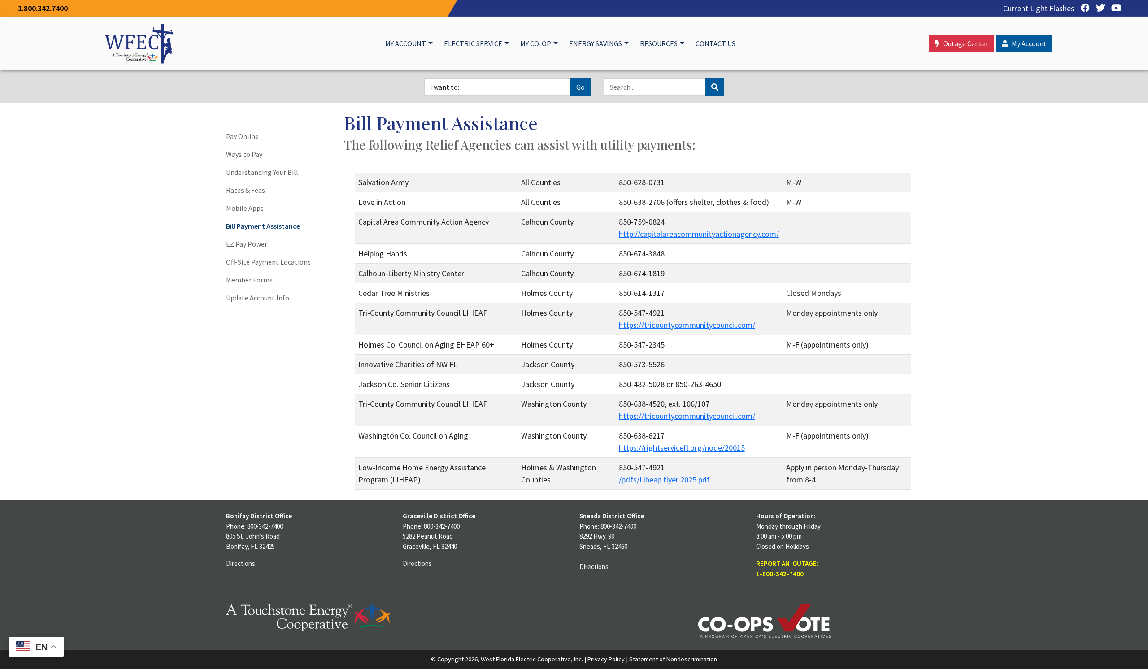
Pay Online (242, 136)
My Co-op (535, 43)
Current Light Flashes (1038, 8)
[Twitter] (1098, 8)
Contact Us (715, 43)
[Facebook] (1083, 8)
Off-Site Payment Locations (268, 261)
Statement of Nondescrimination (673, 659)
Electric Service (473, 43)
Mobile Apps (245, 208)
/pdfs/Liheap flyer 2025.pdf (664, 479)
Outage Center (965, 43)
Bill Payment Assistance (263, 226)
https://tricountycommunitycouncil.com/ (687, 325)
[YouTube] (1114, 8)
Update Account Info (257, 297)
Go (580, 87)
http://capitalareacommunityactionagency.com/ (699, 234)
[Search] (714, 87)
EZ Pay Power (246, 243)
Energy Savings (595, 43)
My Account (405, 43)
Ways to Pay (244, 154)
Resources (659, 43)
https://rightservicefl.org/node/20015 (682, 448)
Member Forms (249, 279)
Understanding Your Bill (262, 172)
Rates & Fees (245, 190)
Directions (240, 563)
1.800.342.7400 (43, 8)
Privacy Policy (606, 659)
